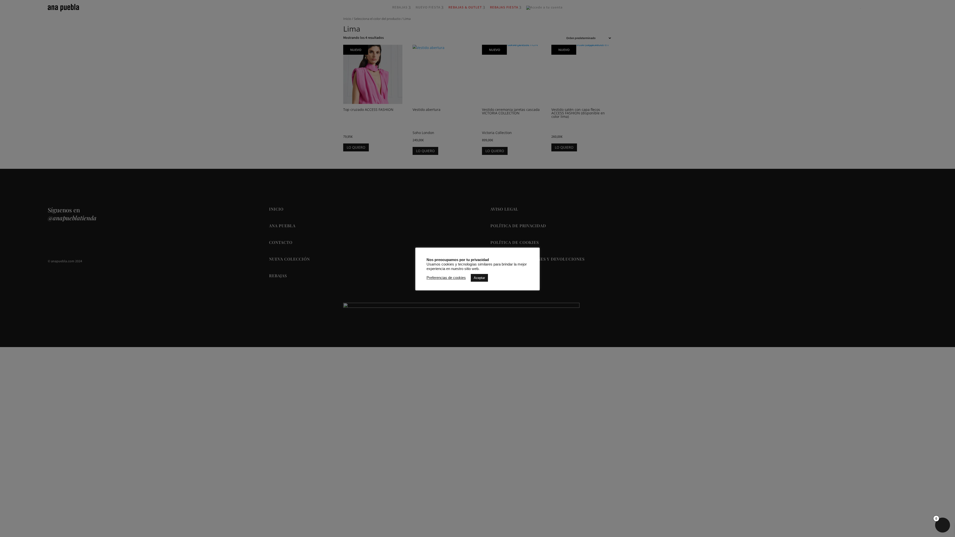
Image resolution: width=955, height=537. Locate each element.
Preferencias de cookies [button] (446, 278)
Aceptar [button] (479, 278)
